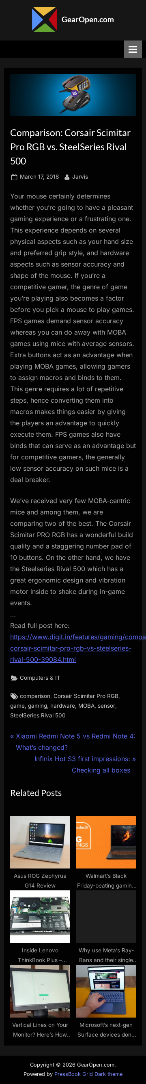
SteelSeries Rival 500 (38, 715)
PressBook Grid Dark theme (88, 1074)
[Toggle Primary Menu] (133, 49)
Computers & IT (40, 677)
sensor (106, 705)
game (17, 705)
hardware (62, 705)
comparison (35, 696)
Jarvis (80, 176)
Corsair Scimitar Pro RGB (86, 696)
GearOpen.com (88, 19)
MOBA (86, 705)
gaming (37, 705)
